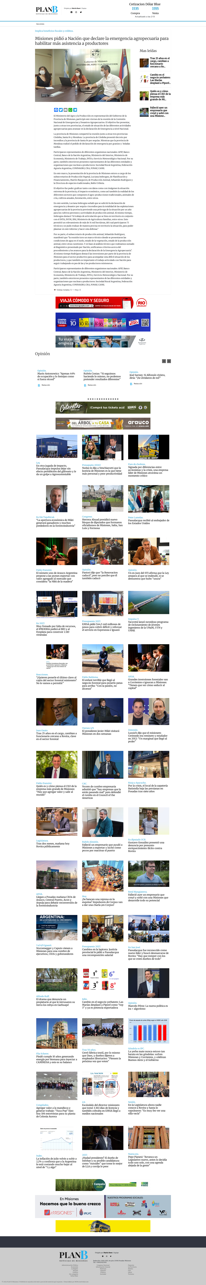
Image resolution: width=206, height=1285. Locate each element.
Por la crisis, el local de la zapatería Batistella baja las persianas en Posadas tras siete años (148, 788)
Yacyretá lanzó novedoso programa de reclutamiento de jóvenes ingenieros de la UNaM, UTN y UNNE (148, 626)
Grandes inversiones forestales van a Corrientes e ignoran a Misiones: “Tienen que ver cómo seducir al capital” (148, 684)
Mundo (75, 1270)
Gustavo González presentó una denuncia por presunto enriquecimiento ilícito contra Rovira (146, 847)
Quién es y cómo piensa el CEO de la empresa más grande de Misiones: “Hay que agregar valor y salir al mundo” (56, 790)
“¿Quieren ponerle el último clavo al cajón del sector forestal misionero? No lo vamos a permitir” (56, 680)
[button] (169, 361)
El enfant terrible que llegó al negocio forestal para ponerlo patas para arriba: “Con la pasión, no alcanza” (102, 684)
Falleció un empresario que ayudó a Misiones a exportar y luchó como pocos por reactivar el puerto (102, 847)
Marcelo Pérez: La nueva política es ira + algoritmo (148, 1007)
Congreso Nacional (103, 1265)
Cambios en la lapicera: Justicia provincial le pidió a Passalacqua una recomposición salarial (100, 952)
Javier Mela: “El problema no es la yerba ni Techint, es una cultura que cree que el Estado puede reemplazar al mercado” (102, 376)
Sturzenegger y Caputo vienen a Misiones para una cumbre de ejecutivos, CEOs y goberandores (54, 951)
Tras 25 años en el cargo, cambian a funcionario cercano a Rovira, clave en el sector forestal (56, 736)
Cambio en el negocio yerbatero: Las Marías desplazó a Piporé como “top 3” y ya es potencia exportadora (102, 1005)
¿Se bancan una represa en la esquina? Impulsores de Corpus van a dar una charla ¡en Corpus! (102, 902)
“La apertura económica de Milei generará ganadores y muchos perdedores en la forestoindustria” (55, 523)
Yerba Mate (74, 1276)
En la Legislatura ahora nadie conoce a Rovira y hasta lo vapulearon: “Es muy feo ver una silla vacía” (146, 1109)
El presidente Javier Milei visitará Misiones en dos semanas (100, 732)
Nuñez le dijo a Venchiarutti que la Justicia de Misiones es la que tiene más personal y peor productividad (102, 471)
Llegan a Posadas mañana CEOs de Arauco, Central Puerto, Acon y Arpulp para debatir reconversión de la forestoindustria (56, 901)
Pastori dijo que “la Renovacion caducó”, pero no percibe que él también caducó (100, 575)
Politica (103, 1272)
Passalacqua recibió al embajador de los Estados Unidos (148, 522)
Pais (129, 1270)
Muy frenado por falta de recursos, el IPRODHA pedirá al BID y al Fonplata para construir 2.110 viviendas (56, 630)
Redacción (46, 384)
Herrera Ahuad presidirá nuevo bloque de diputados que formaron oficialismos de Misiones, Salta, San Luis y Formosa (102, 524)
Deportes (131, 1265)
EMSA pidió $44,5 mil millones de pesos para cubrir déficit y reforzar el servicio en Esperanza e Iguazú (102, 627)
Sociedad (103, 1274)
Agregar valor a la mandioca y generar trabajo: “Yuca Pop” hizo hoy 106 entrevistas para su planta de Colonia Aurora (55, 1112)
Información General (103, 1267)
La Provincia (132, 1267)
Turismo (131, 1274)
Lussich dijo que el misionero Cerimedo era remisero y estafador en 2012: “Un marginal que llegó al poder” (147, 737)
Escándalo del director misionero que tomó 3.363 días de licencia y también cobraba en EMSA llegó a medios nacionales (101, 1109)
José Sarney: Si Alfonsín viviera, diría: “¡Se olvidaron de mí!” (55, 376)
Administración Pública (70, 1265)
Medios (130, 1269)
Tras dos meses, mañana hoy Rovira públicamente (53, 845)
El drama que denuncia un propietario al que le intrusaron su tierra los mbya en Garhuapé (55, 1002)
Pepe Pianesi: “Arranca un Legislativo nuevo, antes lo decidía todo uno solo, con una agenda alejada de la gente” (147, 1161)
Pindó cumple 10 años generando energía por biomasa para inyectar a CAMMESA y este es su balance (56, 1059)
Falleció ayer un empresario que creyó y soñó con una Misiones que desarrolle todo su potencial (148, 897)
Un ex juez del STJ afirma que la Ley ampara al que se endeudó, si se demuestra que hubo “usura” (148, 576)
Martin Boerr (76, 8)
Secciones (40, 24)
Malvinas (103, 1269)
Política (75, 1272)
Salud (130, 1272)
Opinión (103, 1270)
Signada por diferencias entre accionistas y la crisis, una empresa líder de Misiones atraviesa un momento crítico (148, 471)
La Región (74, 1269)
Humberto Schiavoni (142, 384)
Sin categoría (73, 1274)
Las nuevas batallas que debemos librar (149, 376)
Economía (74, 1267)
